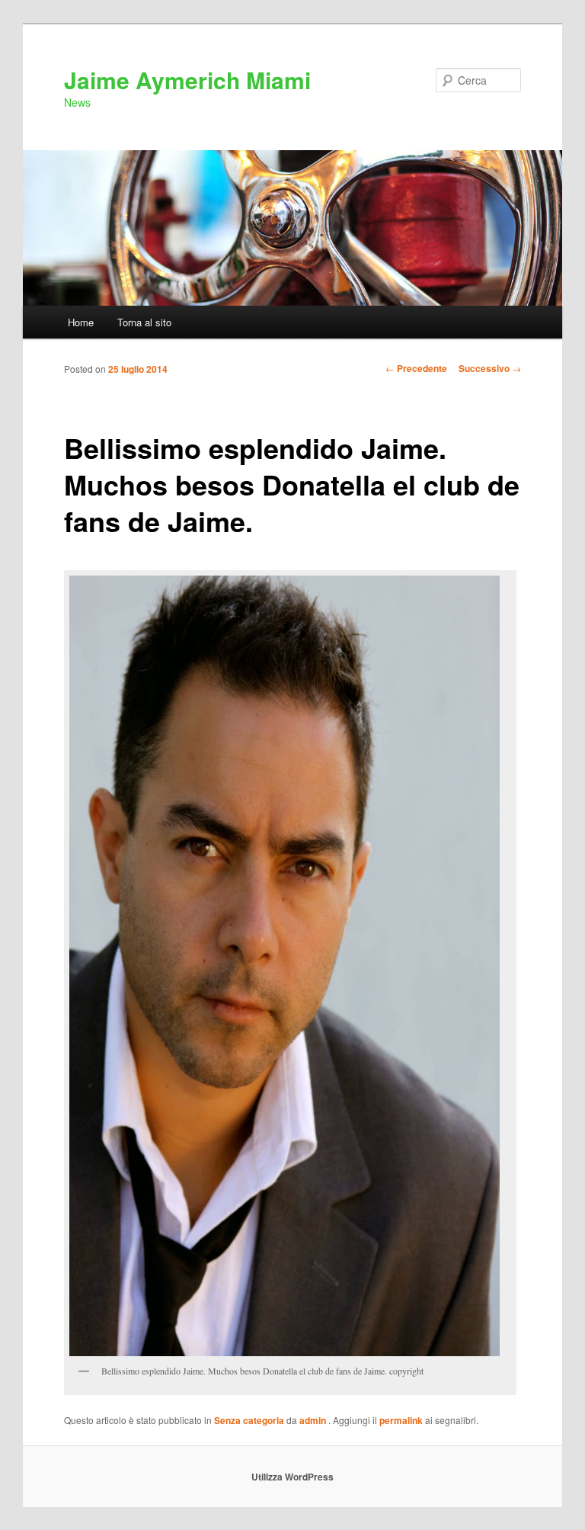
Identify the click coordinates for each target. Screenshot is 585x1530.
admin (313, 1420)
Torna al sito (144, 322)
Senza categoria (249, 1420)
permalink (401, 1420)
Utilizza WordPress (292, 1476)
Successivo (490, 368)
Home (81, 322)
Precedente (416, 368)
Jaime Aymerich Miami (187, 79)
